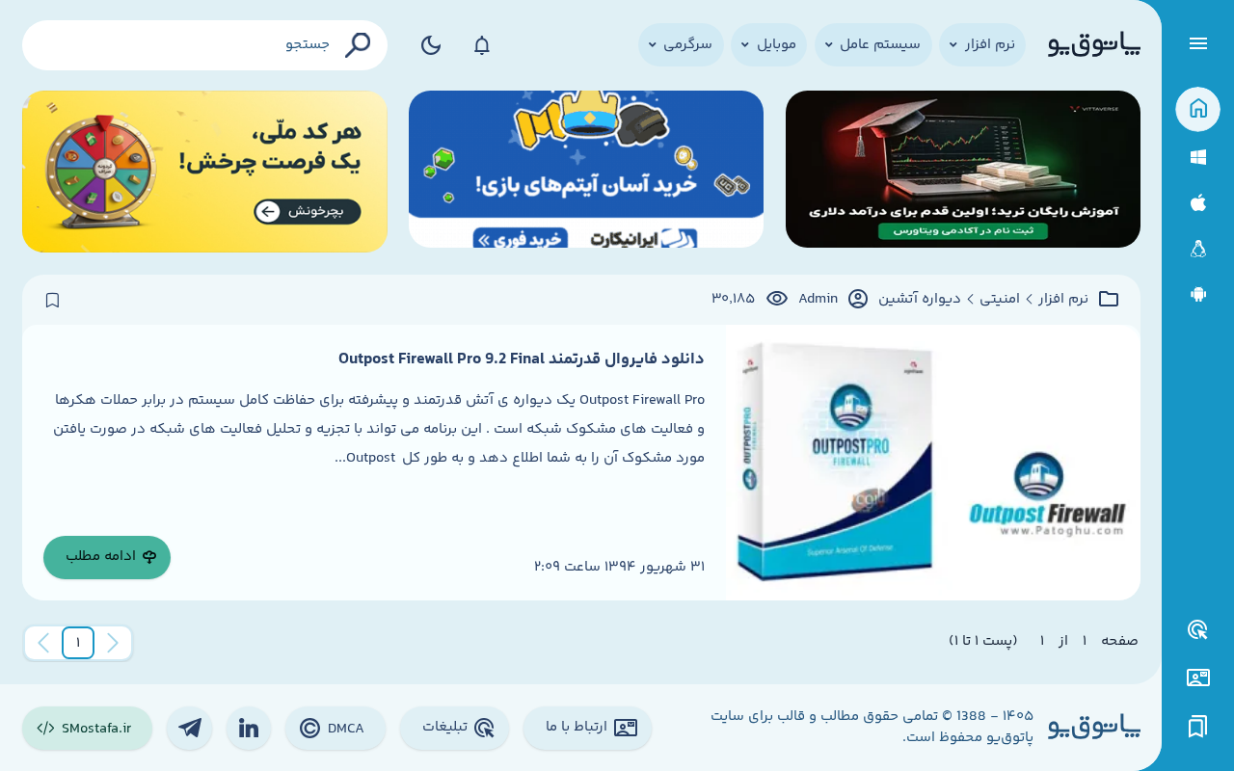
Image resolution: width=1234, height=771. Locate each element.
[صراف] (205, 172)
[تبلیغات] (1198, 630)
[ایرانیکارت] (586, 172)
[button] (78, 642)
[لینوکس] (1198, 249)
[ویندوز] (1198, 157)
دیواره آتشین (919, 299)
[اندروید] (1198, 294)
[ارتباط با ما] (1198, 678)
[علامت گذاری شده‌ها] (1198, 727)
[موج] (963, 172)
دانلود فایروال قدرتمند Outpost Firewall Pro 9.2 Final (521, 359)
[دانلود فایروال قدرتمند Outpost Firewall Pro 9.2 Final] (933, 462)
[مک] (1198, 203)
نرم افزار (1063, 299)
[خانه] (1198, 109)
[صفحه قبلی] (112, 642)
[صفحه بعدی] (43, 642)
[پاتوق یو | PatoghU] (1094, 45)
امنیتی (999, 299)
